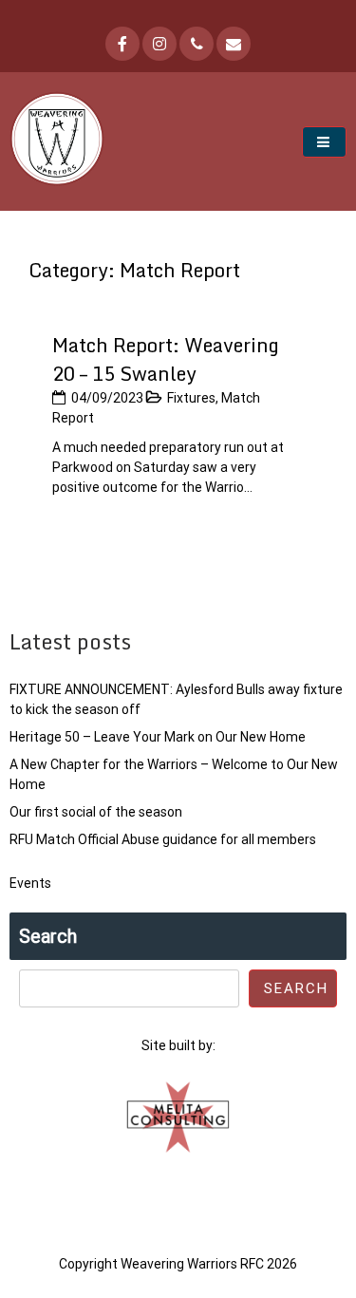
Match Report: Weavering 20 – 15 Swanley (165, 359)
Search (48, 936)
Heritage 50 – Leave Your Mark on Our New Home (157, 736)
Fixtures (191, 397)
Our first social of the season (95, 811)
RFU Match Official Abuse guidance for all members (162, 839)
